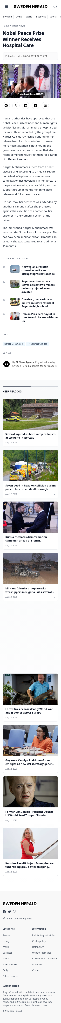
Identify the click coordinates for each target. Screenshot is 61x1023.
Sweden (7, 16)
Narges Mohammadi (13, 343)
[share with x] (16, 105)
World (29, 16)
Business (41, 16)
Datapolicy (38, 946)
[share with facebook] (35, 105)
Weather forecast (41, 952)
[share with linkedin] (25, 105)
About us (37, 964)
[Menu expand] (6, 6)
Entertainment (10, 964)
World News (18, 25)
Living (19, 16)
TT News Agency (25, 362)
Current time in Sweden (45, 958)
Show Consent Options (19, 918)
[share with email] (45, 105)
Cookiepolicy (39, 941)
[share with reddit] (6, 105)
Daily (5, 970)
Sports (53, 16)
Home (6, 25)
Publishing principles (43, 935)
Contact (36, 970)
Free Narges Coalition (37, 343)
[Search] (55, 6)
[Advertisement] (30, 639)
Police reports (10, 976)
